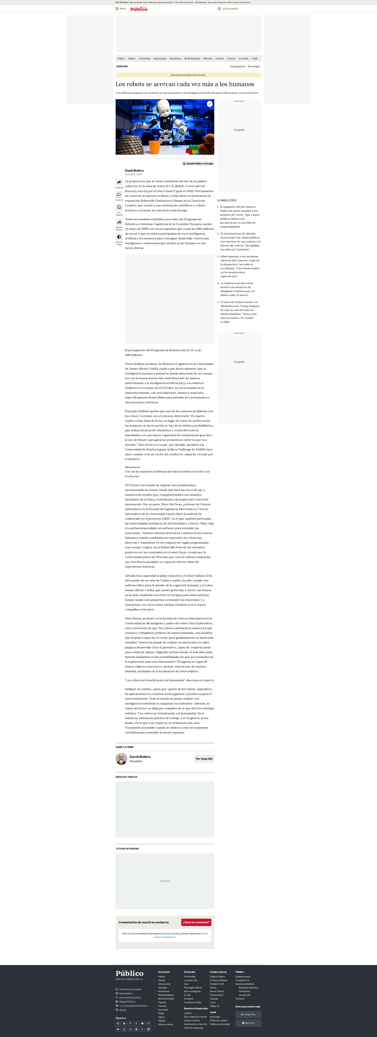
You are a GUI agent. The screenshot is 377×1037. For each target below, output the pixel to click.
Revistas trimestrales (196, 1008)
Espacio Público (217, 976)
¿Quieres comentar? (196, 922)
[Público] (139, 9)
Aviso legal (215, 1017)
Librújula (214, 998)
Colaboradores (218, 972)
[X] (136, 1023)
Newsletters (126, 993)
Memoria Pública (166, 998)
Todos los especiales (193, 1028)
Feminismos (175, 58)
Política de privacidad (220, 1024)
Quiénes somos (243, 976)
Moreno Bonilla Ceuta (139, 2)
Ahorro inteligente (192, 991)
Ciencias (231, 58)
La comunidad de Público (133, 1005)
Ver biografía (204, 758)
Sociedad (162, 987)
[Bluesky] (142, 1023)
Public (255, 58)
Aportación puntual (129, 997)
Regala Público (127, 1001)
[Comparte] (119, 182)
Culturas (220, 58)
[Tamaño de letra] (119, 222)
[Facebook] (130, 1023)
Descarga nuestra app (248, 1006)
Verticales (189, 972)
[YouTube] (118, 1029)
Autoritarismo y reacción (195, 1024)
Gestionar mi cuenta (130, 989)
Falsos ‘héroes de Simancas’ (239, 2)
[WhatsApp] (142, 1029)
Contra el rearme (192, 1020)
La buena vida (190, 980)
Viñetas (161, 1020)
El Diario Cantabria (218, 980)
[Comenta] (118, 194)
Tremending (144, 58)
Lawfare (188, 1013)
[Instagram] (148, 1023)
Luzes (212, 1002)
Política (121, 58)
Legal (213, 1012)
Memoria (208, 58)
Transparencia (242, 980)
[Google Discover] (124, 1023)
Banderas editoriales (248, 987)
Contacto (240, 998)
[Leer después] (119, 207)
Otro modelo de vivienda (195, 1017)
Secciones (164, 972)
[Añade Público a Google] (118, 1023)
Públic (161, 1013)
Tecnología (254, 66)
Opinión (131, 58)
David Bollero (134, 170)
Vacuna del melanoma (217, 2)
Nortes (213, 987)
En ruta (187, 995)
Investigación (237, 66)
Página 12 (214, 1006)
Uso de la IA (244, 995)
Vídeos (161, 1017)
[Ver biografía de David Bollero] (121, 759)
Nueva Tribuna (217, 991)
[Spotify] (136, 1029)
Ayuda (122, 1010)
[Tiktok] (124, 1029)
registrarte (169, 937)
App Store (250, 1023)
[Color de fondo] (119, 237)
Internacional (160, 58)
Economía (243, 58)
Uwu (186, 984)
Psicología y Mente (193, 987)
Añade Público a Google (200, 163)
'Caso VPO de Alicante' (184, 2)
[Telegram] (130, 1029)
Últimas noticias (165, 1024)
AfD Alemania (201, 2)
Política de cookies (218, 1020)
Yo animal (188, 998)
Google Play (250, 1014)
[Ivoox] (148, 1029)
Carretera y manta (192, 1002)
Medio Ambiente (192, 58)
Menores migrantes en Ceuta (161, 2)
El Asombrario (216, 995)
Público (130, 974)
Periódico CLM (217, 984)
